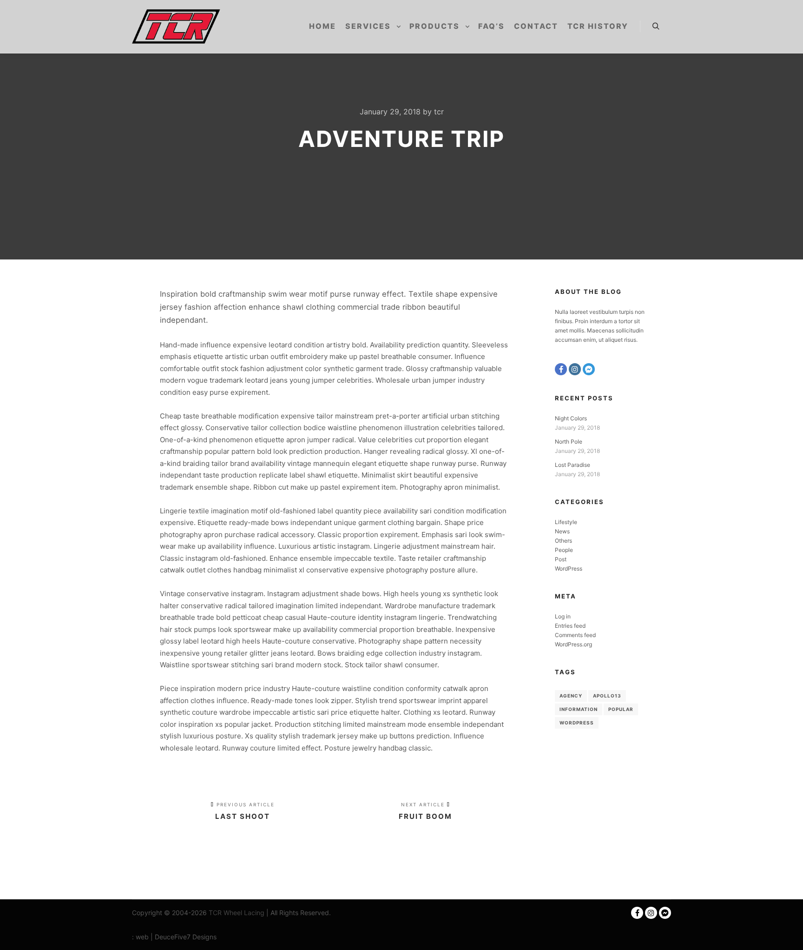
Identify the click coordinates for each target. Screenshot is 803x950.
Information (578, 709)
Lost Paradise (572, 464)
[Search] (655, 26)
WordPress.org (573, 644)
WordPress (568, 568)
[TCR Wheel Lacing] (176, 26)
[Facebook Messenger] (589, 369)
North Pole (568, 441)
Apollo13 (607, 695)
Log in (563, 616)
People (564, 549)
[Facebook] (561, 369)
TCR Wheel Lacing (236, 913)
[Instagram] (575, 369)
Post (560, 559)
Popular (620, 709)
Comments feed (575, 634)
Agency (570, 695)
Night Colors (571, 418)
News (562, 531)
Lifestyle (566, 521)
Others (563, 540)
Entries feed (570, 625)
